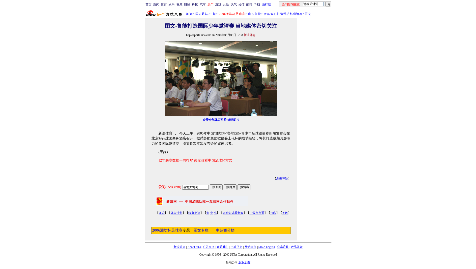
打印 (273, 213)
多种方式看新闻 (233, 213)
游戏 (218, 4)
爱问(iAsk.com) (169, 187)
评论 (162, 213)
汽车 (203, 4)
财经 (187, 4)
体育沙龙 (176, 213)
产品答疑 (297, 247)
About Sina (194, 247)
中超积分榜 (225, 230)
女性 (226, 4)
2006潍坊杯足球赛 (167, 230)
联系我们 (223, 247)
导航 (257, 4)
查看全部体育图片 (215, 120)
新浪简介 (179, 247)
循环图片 (233, 120)
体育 (164, 4)
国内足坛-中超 (205, 14)
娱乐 (172, 4)
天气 (234, 4)
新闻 (156, 4)
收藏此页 (194, 213)
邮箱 (249, 4)
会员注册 (283, 247)
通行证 (266, 4)
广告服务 (209, 247)
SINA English (266, 247)
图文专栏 (201, 230)
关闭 (285, 213)
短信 (241, 4)
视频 (179, 4)
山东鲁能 (254, 14)
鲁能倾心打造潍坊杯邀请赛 (283, 14)
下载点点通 (256, 213)
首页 (148, 4)
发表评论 (282, 178)
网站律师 (250, 247)
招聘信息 (236, 247)
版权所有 (244, 262)
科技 (195, 4)
